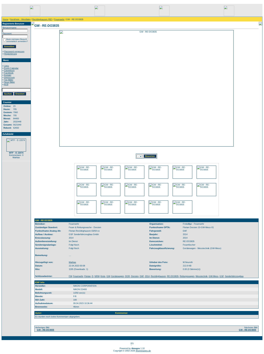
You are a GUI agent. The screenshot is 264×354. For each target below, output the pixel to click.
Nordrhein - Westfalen (20, 19)
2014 (147, 276)
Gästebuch (9, 70)
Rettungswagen (187, 276)
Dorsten (135, 276)
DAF (142, 276)
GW (108, 276)
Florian (87, 276)
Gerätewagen (117, 276)
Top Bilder (8, 80)
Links (6, 66)
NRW (97, 276)
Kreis (102, 276)
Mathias (72, 262)
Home (5, 19)
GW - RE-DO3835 (45, 330)
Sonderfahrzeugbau (234, 276)
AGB (6, 84)
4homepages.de (143, 351)
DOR (127, 276)
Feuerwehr (59, 19)
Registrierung (10, 54)
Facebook (9, 73)
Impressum (9, 77)
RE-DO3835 (173, 276)
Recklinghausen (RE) (42, 19)
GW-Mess (213, 276)
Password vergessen (14, 51)
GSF (222, 276)
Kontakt (7, 75)
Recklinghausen (158, 276)
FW (70, 276)
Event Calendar (11, 68)
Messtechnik (202, 276)
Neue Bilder (9, 82)
